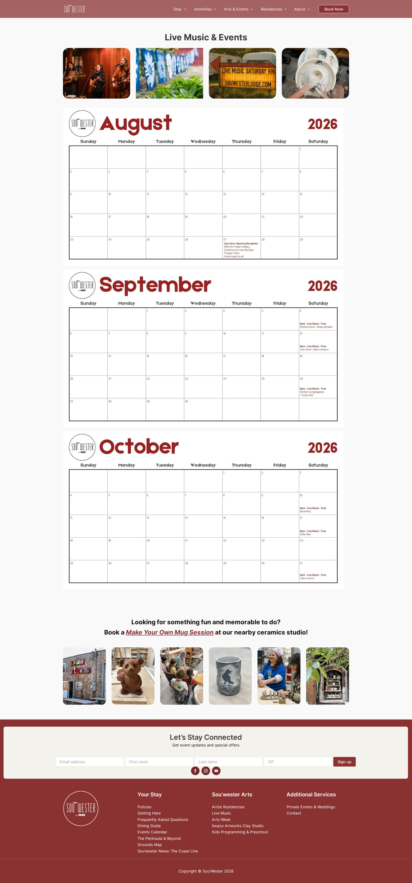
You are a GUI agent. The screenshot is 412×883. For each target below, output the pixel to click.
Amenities (203, 9)
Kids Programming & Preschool (240, 832)
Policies (144, 806)
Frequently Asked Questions (163, 819)
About (299, 9)
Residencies (271, 9)
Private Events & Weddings (311, 806)
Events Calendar (152, 832)
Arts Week (221, 819)
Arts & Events (236, 9)
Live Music (221, 813)
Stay (178, 9)
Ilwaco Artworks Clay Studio (238, 825)
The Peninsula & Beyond (159, 838)
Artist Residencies (228, 806)
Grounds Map (150, 844)
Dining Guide (149, 825)
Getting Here (149, 813)
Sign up (344, 761)
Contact (294, 813)
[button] (184, 9)
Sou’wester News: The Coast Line (168, 851)
